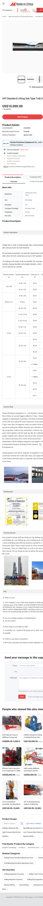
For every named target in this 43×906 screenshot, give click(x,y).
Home (4, 16)
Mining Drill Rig (9, 885)
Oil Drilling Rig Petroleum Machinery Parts (18, 863)
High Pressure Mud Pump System (14, 832)
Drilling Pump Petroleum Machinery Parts (18, 858)
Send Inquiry (22, 117)
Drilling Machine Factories (13, 879)
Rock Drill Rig (24, 885)
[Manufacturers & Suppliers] (21, 4)
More (4, 889)
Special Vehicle (28, 836)
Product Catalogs (34, 823)
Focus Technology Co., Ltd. (29, 897)
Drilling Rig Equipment (35, 879)
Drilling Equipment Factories (14, 874)
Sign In (5, 166)
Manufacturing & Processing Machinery (21, 16)
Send (22, 697)
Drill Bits (5, 836)
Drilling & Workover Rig (10, 828)
